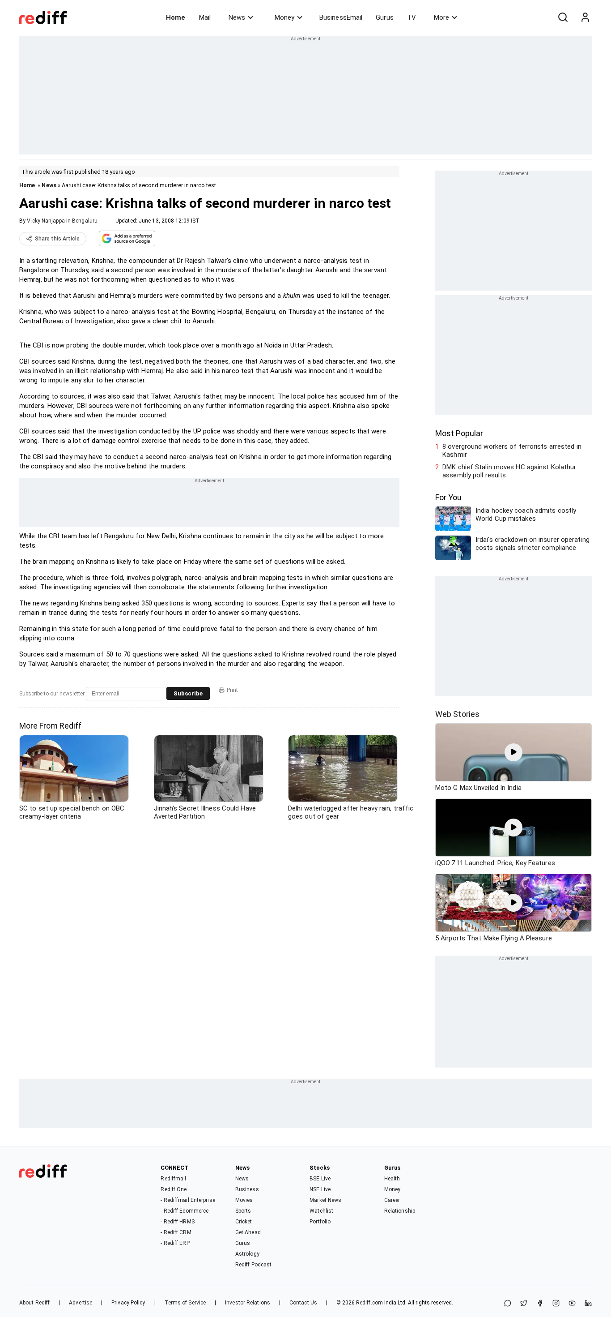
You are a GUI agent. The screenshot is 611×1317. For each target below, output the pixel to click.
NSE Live (320, 1189)
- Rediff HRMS (177, 1221)
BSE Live (320, 1178)
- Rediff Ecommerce (184, 1211)
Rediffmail (173, 1178)
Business (247, 1189)
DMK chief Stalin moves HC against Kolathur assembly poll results (509, 471)
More (441, 17)
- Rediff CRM (176, 1232)
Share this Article (57, 239)
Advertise (80, 1303)
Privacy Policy (128, 1303)
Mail (205, 17)
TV (411, 17)
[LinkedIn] (588, 1304)
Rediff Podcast (253, 1264)
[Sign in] (585, 17)
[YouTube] (572, 1304)
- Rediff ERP (175, 1243)
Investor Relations (247, 1303)
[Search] (562, 17)
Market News (325, 1200)
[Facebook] (539, 1304)
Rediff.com (369, 1303)
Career (392, 1200)
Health (392, 1178)
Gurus (385, 17)
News (237, 17)
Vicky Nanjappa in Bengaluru (62, 221)
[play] (513, 752)
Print (232, 690)
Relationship (399, 1211)
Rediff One (174, 1189)
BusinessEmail (340, 17)
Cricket (243, 1221)
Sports (243, 1211)
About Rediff (34, 1303)
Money (284, 17)
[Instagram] (556, 1304)
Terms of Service (185, 1303)
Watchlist (321, 1211)
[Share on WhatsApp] (507, 1304)
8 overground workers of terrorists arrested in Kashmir (511, 450)
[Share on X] (523, 1304)
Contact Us (303, 1303)
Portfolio (320, 1221)
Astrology (247, 1254)
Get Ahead (248, 1232)
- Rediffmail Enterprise (188, 1200)
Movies (244, 1200)
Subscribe (188, 693)
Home (175, 17)
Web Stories (457, 714)
